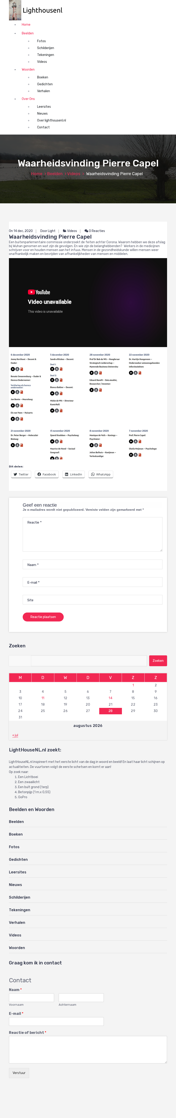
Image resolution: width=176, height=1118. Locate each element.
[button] (38, 10)
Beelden (28, 33)
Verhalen (43, 91)
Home (26, 25)
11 (42, 698)
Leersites (44, 107)
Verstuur (19, 1073)
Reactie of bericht (27, 1032)
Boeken (42, 77)
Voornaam (16, 1004)
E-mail (16, 1013)
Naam (15, 990)
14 (110, 698)
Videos (42, 62)
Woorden (28, 70)
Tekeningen (45, 55)
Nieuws (42, 114)
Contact (43, 127)
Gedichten (45, 84)
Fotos (41, 41)
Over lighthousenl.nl (51, 120)
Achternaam (67, 1004)
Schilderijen (45, 48)
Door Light (47, 231)
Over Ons (28, 99)
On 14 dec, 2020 (21, 231)
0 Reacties (96, 231)
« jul (15, 735)
